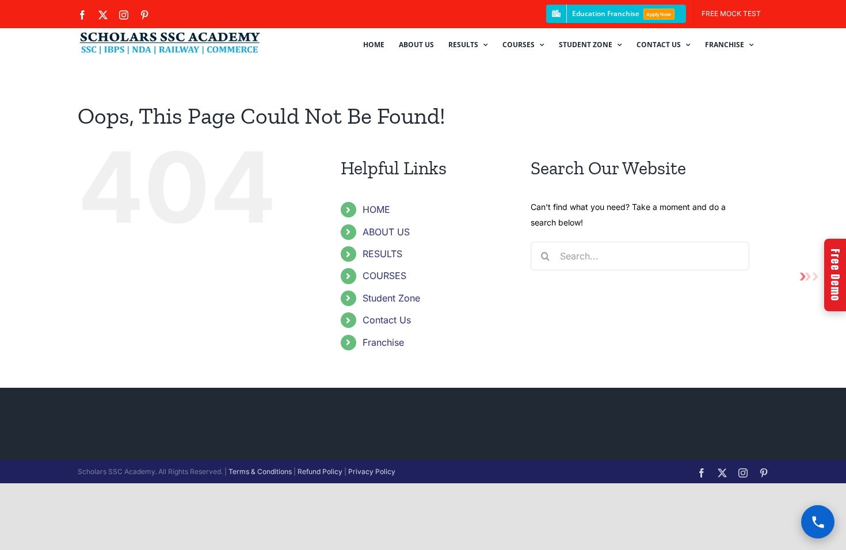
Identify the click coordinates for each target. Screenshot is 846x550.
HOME (376, 209)
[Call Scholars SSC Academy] (817, 521)
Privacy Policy (371, 471)
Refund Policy (320, 471)
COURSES (384, 275)
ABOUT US (386, 232)
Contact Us (387, 320)
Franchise (383, 342)
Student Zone (391, 298)
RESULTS (382, 253)
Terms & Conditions (260, 471)
